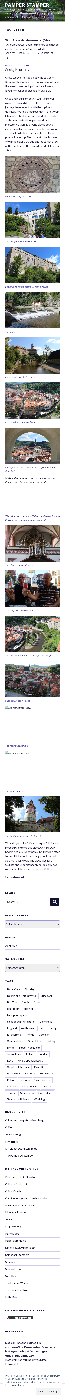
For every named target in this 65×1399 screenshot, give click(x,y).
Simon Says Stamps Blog (20, 1247)
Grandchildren (15, 1041)
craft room (13, 1008)
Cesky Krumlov (17, 70)
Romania (25, 1080)
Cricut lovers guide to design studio (26, 1198)
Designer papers (17, 1015)
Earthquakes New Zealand (20, 1205)
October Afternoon (18, 1067)
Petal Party (46, 1073)
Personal (30, 1073)
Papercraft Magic (15, 1240)
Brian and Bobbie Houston (20, 1177)
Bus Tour (12, 1002)
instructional (14, 1054)
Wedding (39, 1099)
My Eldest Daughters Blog (21, 1148)
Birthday (29, 989)
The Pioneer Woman (17, 1283)
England (12, 1028)
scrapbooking (30, 1086)
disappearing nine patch (21, 1021)
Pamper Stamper (27, 5)
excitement (28, 1028)
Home (11, 1047)
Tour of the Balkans (18, 1099)
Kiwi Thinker (12, 1141)
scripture (48, 1086)
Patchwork (13, 1073)
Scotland (12, 1086)
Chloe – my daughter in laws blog (24, 1120)
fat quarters (14, 1034)
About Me (11, 946)
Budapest (46, 995)
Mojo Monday (13, 1226)
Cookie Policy (17, 1385)
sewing (11, 1093)
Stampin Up (27, 1093)
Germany (44, 1034)
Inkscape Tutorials (16, 1212)
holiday (51, 1041)
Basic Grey (13, 989)
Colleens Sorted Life (17, 1184)
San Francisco (42, 1080)
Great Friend (35, 1041)
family (53, 1028)
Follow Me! (11, 1364)
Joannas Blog (13, 1134)
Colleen (9, 1127)
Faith (42, 1028)
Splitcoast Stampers (17, 1255)
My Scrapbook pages (30, 1060)
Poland (11, 1080)
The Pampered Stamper (19, 1155)
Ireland (30, 1054)
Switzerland (45, 1093)
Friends (29, 1034)
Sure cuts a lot (13, 1269)
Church (38, 1002)
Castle (25, 1002)
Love (10, 1060)
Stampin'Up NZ (14, 1262)
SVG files (10, 1276)
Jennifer (9, 1219)
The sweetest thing (16, 1290)
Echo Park (46, 1021)
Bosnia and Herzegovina (21, 995)
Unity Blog (11, 1297)
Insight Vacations (29, 1047)
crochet (28, 1008)
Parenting (40, 1067)
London (43, 1054)
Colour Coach (13, 1191)
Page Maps (12, 1233)
